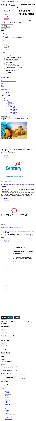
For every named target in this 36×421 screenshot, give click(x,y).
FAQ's (5, 289)
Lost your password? (6, 370)
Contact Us (7, 285)
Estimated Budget (5, 77)
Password (3, 364)
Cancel (3, 352)
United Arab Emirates (10, 414)
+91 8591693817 (13, 282)
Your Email (4, 345)
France (6, 401)
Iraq (6, 406)
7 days (8, 47)
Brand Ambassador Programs (14, 57)
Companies (7, 286)
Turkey (7, 413)
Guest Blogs (9, 55)
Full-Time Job (9, 72)
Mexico (7, 410)
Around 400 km (12, 112)
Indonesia (7, 404)
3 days (8, 46)
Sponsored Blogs (10, 62)
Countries (6, 291)
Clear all (3, 119)
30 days (8, 49)
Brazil (6, 395)
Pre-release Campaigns (12, 60)
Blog (5, 14)
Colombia (7, 400)
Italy (6, 408)
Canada (7, 397)
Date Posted (3, 40)
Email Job (6, 157)
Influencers (7, 11)
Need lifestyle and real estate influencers (12, 227)
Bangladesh (8, 394)
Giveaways (9, 69)
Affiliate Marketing (11, 70)
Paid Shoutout (9, 74)
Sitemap (6, 288)
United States (8, 419)
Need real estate (5, 146)
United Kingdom (9, 417)
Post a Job (6, 19)
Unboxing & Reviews (12, 59)
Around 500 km (12, 114)
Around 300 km (12, 111)
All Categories (4, 89)
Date (9, 105)
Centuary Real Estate (6, 181)
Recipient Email (5, 349)
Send (7, 352)
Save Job (6, 155)
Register (6, 17)
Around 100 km (12, 108)
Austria (7, 392)
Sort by (10, 102)
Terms (5, 272)
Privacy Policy (8, 274)
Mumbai (10, 149)
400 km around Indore (15, 118)
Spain (6, 411)
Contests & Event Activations (14, 67)
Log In (6, 16)
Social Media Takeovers (12, 65)
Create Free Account (18, 262)
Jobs (5, 13)
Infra (2, 142)
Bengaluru (11, 189)
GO (2, 85)
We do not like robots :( (7, 373)
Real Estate (7, 36)
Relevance (11, 103)
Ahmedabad (11, 231)
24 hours (8, 44)
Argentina (7, 391)
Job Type (3, 52)
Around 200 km (12, 109)
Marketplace (7, 10)
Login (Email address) (6, 361)
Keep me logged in (7, 367)
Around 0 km (11, 106)
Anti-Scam (7, 271)
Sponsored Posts (10, 64)
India (5, 34)
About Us (6, 268)
